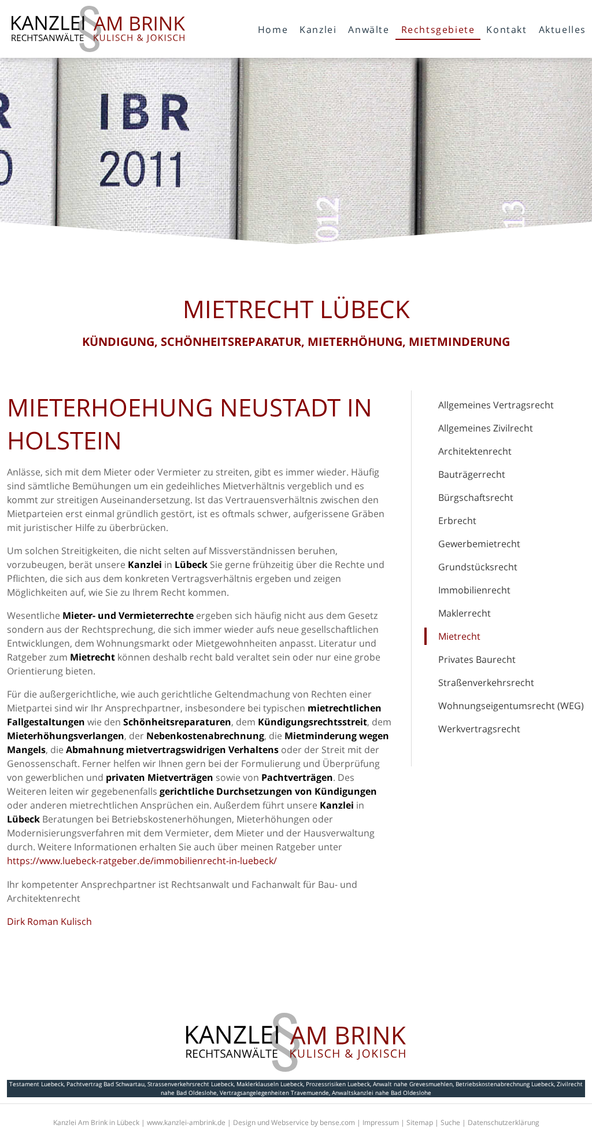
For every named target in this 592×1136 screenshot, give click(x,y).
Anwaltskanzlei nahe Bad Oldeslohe (381, 1093)
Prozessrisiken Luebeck (338, 1084)
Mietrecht (459, 636)
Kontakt (506, 29)
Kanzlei (317, 29)
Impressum (380, 1122)
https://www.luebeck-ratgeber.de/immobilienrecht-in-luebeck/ (142, 860)
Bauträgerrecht (471, 474)
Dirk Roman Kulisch (49, 921)
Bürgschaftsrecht (475, 497)
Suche (450, 1122)
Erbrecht (457, 520)
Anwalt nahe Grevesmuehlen (413, 1084)
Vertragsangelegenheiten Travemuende (274, 1093)
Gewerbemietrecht (479, 543)
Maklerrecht (464, 613)
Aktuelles (562, 29)
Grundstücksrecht (477, 566)
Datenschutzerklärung (503, 1122)
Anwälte (368, 29)
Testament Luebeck (36, 1084)
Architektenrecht (475, 451)
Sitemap (419, 1122)
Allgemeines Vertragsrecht (496, 405)
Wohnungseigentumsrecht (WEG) (511, 705)
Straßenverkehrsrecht (486, 682)
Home (273, 29)
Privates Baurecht (477, 659)
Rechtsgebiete (438, 29)
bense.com (337, 1122)
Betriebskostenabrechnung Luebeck (505, 1084)
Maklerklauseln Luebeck (269, 1084)
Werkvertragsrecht (479, 728)
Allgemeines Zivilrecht (485, 428)
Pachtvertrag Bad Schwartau (105, 1084)
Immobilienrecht (474, 590)
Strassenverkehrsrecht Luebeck (190, 1084)
